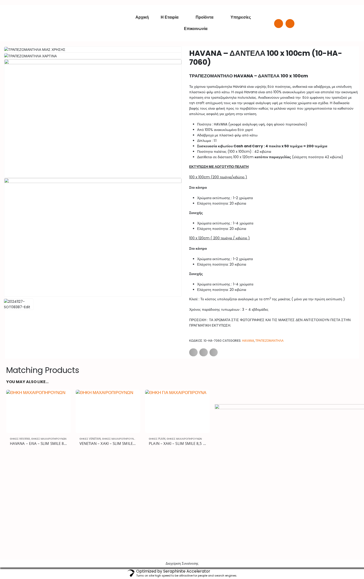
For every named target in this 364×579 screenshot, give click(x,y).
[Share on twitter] (203, 352)
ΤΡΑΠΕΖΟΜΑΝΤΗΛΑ (269, 340)
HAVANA (248, 340)
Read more (62, 398)
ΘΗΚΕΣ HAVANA (20, 439)
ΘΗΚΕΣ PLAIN (157, 439)
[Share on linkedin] (213, 352)
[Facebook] (278, 23)
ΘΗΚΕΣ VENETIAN (90, 439)
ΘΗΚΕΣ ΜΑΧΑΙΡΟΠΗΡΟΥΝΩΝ (48, 439)
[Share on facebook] (193, 352)
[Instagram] (290, 23)
